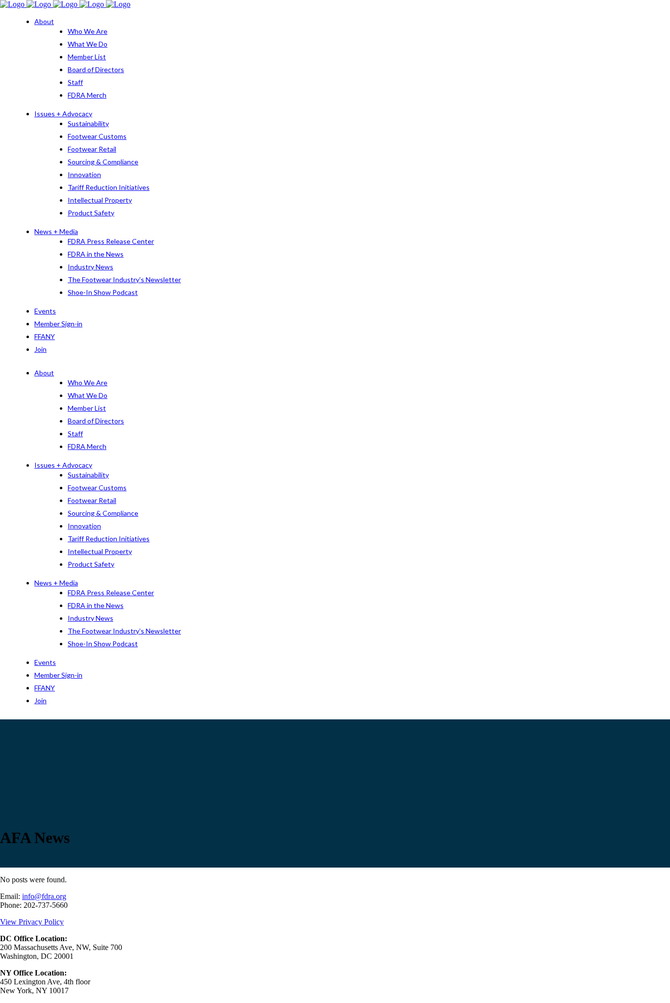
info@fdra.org (44, 896)
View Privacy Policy (32, 922)
